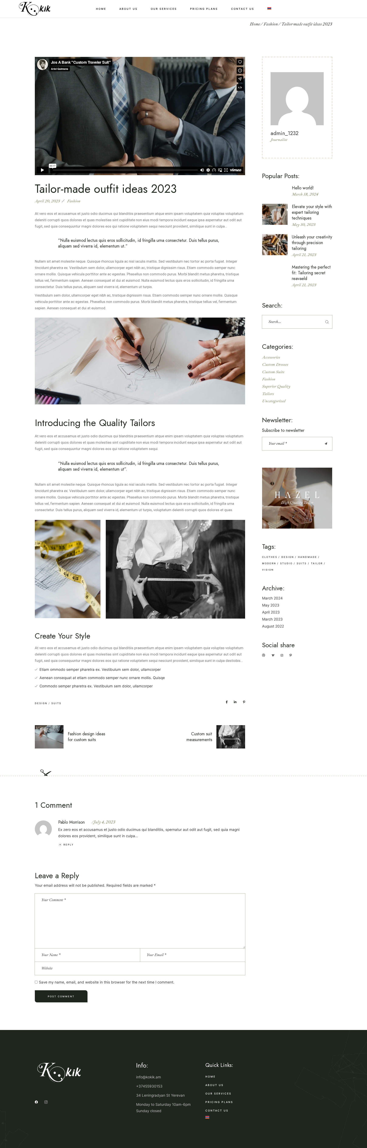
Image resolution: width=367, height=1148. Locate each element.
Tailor (317, 563)
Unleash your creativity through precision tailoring (312, 243)
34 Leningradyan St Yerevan (160, 1095)
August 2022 (273, 626)
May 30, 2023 (303, 224)
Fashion (271, 24)
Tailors (268, 393)
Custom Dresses (275, 364)
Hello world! (303, 188)
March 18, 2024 (305, 194)
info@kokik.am (148, 1077)
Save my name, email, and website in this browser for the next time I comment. (106, 982)
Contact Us (217, 1110)
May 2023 (270, 605)
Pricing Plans (219, 1102)
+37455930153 (149, 1086)
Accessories (271, 357)
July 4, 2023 (104, 822)
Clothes (269, 557)
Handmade (307, 557)
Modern (269, 563)
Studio (286, 563)
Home (210, 1076)
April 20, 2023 (47, 201)
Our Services (218, 1093)
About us (214, 1085)
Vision (268, 569)
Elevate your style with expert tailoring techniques (312, 212)
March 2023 (272, 619)
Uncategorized (273, 401)
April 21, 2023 (304, 254)
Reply (69, 844)
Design (41, 703)
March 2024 (272, 598)
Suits (56, 703)
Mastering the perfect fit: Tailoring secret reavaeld (311, 273)
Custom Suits (273, 371)
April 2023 (271, 612)
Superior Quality (276, 386)
